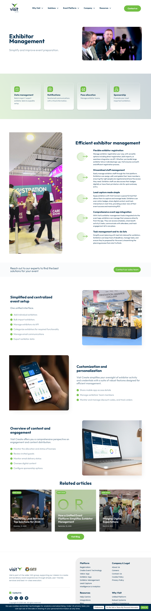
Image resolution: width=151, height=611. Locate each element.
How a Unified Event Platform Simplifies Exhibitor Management (75, 518)
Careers (115, 570)
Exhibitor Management (90, 580)
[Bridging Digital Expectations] (120, 511)
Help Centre (85, 597)
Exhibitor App (86, 577)
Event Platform (69, 8)
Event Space (17, 492)
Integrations (85, 600)
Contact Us (16, 593)
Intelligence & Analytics (90, 586)
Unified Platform (119, 597)
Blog (82, 603)
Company (88, 8)
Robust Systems (119, 600)
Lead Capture (86, 583)
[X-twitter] (16, 598)
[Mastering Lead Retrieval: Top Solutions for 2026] (31, 511)
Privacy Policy (118, 580)
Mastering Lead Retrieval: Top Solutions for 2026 (29, 520)
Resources (104, 8)
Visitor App (84, 573)
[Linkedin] (26, 598)
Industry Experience (120, 603)
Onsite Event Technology (91, 570)
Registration (85, 567)
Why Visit (36, 8)
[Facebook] (11, 598)
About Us (116, 567)
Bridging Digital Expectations (112, 520)
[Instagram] (21, 598)
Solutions (52, 8)
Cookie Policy (117, 577)
